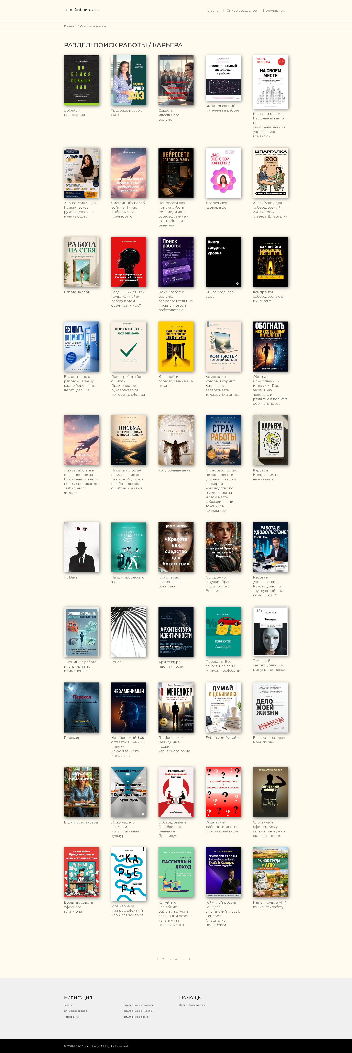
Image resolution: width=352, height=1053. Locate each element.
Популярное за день (135, 1016)
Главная (213, 10)
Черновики (71, 1016)
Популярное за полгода (138, 1004)
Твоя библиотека (81, 9)
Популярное (274, 10)
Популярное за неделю (137, 1010)
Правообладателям (192, 1004)
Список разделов (242, 10)
